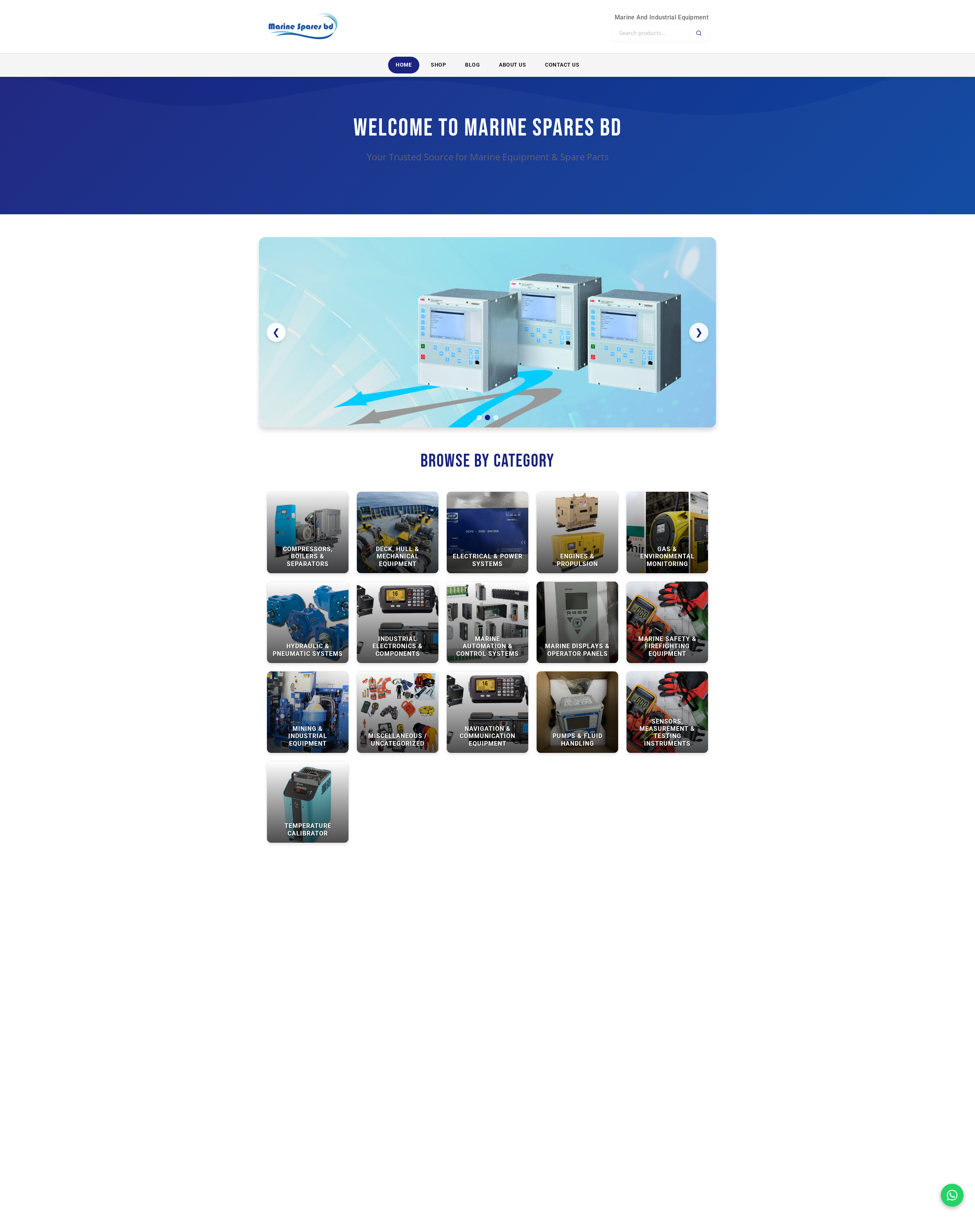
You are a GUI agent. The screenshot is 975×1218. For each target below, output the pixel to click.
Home (404, 65)
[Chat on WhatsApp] (952, 1195)
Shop (438, 65)
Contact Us (562, 65)
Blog (472, 65)
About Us (512, 65)
